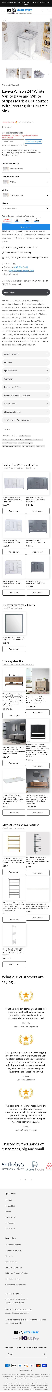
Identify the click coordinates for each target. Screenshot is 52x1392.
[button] (3, 11)
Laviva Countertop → (25, 443)
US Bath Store (28, 1370)
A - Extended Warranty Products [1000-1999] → (18, 439)
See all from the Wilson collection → (19, 468)
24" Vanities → (25, 436)
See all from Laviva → (12, 608)
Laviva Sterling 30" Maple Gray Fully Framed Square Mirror (14, 638)
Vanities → (40, 446)
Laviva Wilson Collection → (11, 446)
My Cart (8, 1200)
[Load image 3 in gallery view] (39, 73)
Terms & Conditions (13, 1267)
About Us (9, 1256)
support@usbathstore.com (21, 270)
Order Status (10, 1217)
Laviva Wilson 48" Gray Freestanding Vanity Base (35, 541)
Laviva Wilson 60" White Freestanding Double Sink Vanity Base (12, 499)
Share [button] (7, 429)
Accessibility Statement (15, 1284)
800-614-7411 (21, 267)
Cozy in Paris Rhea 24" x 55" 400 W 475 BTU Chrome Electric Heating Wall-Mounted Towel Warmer (37, 860)
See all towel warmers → (14, 828)
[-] (7, 221)
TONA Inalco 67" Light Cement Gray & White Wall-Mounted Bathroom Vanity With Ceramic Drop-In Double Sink (14, 750)
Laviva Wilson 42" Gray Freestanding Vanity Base (35, 582)
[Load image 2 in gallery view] (26, 73)
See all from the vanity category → (18, 664)
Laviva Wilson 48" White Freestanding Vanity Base (12, 541)
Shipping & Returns (13, 1250)
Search (8, 1212)
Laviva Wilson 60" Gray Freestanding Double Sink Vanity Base (35, 499)
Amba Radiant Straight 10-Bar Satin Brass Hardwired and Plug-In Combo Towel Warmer (14, 860)
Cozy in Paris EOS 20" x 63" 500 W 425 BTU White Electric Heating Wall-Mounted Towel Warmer (14, 952)
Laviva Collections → (9, 443)
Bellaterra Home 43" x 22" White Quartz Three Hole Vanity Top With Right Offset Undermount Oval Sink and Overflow (13, 799)
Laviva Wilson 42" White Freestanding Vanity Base (12, 582)
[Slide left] (3, 74)
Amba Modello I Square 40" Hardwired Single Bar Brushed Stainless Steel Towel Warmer (37, 906)
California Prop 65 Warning (16, 1273)
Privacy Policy (11, 1262)
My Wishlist (10, 1206)
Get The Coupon (34, 141)
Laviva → (39, 439)
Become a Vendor (12, 1279)
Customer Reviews (13, 1244)
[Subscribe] (44, 1354)
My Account (10, 1223)
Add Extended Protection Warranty (18, 216)
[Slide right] (49, 74)
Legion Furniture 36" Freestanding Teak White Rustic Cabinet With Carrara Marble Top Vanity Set (36, 700)
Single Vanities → (28, 446)
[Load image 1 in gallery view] (12, 73)
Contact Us (10, 1229)
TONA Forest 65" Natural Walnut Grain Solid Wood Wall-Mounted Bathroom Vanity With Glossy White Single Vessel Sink (37, 799)
